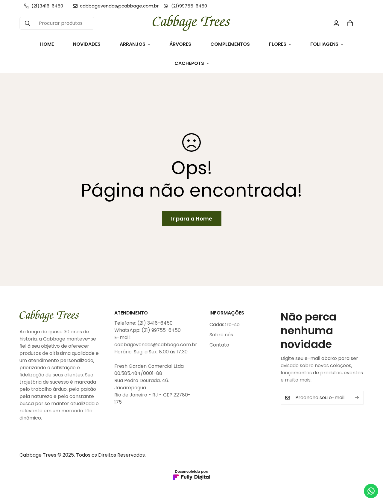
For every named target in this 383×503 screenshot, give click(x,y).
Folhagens (324, 44)
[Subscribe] (357, 398)
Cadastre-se (224, 324)
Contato (219, 344)
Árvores (180, 44)
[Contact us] (371, 491)
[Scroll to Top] (371, 470)
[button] (350, 23)
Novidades (87, 44)
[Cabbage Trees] (191, 23)
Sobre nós (221, 334)
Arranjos (132, 44)
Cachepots (189, 63)
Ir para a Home (191, 218)
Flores (277, 44)
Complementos (230, 44)
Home (47, 44)
